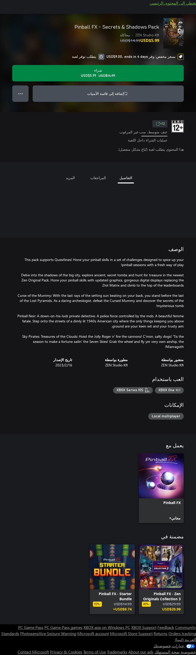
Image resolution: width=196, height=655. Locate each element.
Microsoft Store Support (131, 633)
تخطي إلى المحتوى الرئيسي (173, 3)
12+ (162, 124)
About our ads (140, 651)
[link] (161, 488)
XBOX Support (143, 627)
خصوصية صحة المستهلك (175, 651)
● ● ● (20, 93)
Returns (160, 633)
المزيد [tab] (70, 177)
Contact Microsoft (33, 651)
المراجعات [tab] (98, 177)
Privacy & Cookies (66, 651)
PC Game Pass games (63, 627)
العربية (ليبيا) (185, 639)
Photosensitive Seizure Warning (48, 633)
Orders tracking (182, 633)
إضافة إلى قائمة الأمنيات (105, 93)
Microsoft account (93, 633)
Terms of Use (94, 651)
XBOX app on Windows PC (106, 627)
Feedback (165, 627)
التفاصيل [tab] (125, 177)
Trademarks (117, 651)
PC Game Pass (30, 627)
